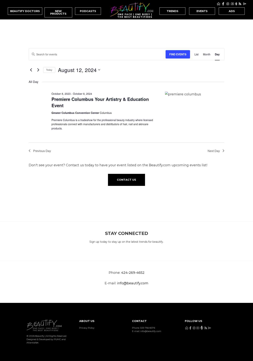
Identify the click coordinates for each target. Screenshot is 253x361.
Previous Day (42, 151)
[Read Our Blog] (240, 4)
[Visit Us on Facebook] (223, 4)
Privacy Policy (86, 327)
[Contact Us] (245, 4)
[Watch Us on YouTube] (232, 4)
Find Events (177, 54)
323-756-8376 (147, 327)
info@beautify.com (132, 283)
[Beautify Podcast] (236, 4)
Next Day (214, 151)
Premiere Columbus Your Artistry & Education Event (100, 102)
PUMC (57, 339)
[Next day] (38, 70)
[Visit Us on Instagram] (228, 4)
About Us (86, 321)
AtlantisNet (32, 342)
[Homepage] (218, 4)
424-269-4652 (132, 273)
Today (49, 69)
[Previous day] (31, 70)
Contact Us (126, 179)
